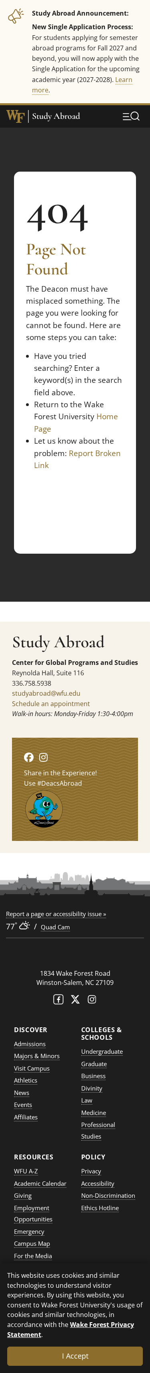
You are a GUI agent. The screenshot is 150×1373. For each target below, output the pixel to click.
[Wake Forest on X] (75, 1001)
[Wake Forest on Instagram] (92, 1001)
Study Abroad (56, 116)
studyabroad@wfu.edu (46, 693)
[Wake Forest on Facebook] (58, 1001)
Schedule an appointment (51, 703)
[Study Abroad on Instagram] (43, 757)
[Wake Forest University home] (15, 116)
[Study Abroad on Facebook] (29, 757)
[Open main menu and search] (131, 116)
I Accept (75, 1356)
